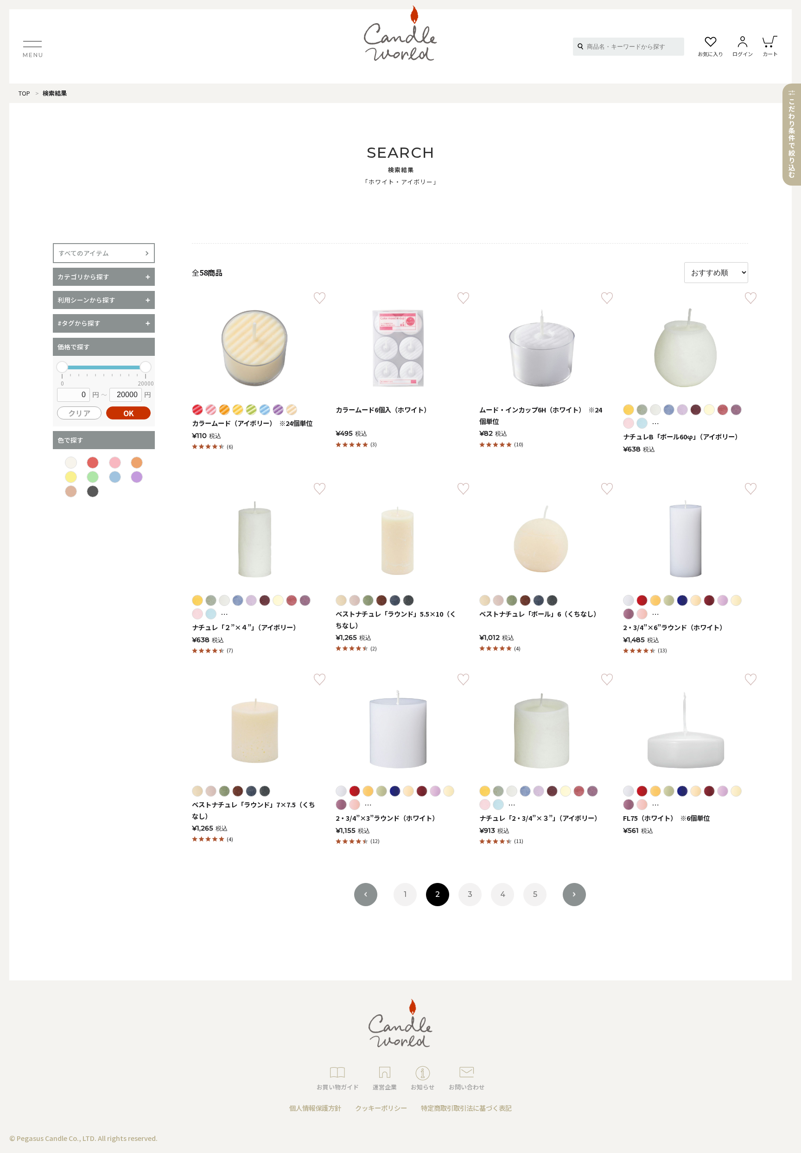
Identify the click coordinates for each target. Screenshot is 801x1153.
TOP (24, 93)
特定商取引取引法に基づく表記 (466, 1108)
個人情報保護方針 (315, 1108)
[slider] (62, 367)
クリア (79, 413)
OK (128, 413)
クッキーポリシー (381, 1108)
